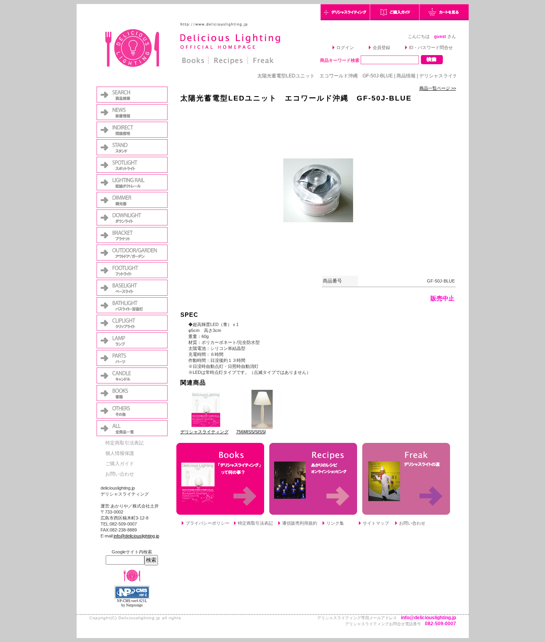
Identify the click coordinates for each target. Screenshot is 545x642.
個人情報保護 (119, 453)
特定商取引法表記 (124, 443)
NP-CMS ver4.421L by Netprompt (132, 603)
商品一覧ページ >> (437, 88)
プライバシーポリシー (207, 523)
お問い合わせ (119, 474)
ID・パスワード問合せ (431, 47)
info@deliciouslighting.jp (136, 535)
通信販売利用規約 (299, 523)
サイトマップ (376, 523)
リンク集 (335, 523)
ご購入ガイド (119, 463)
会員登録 (381, 47)
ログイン (345, 47)
